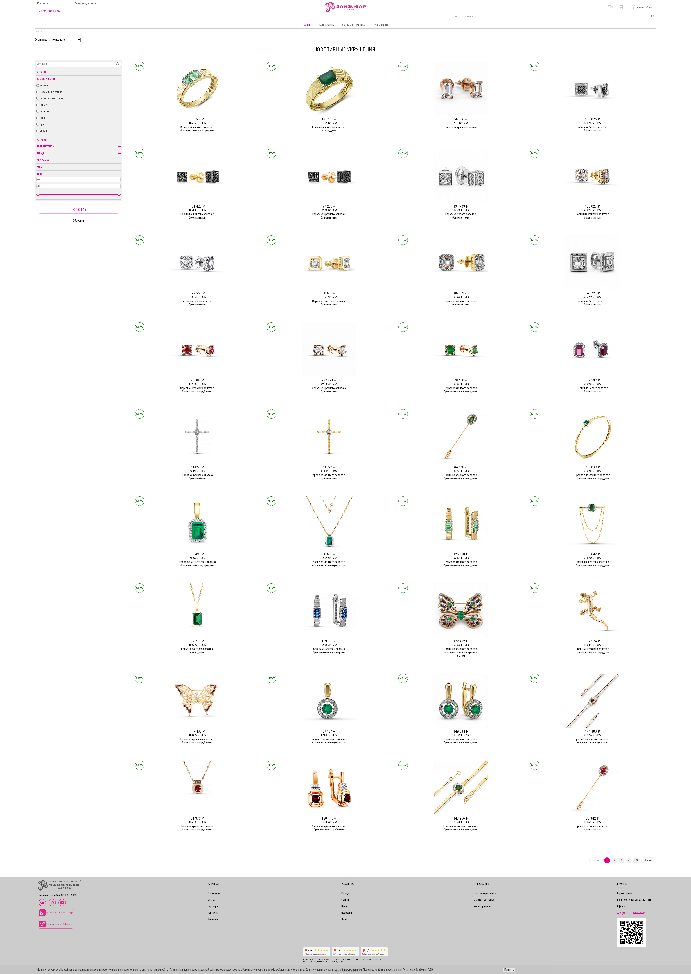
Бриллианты (326, 25)
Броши (43, 130)
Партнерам (213, 906)
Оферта (621, 906)
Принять (509, 969)
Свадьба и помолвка (353, 25)
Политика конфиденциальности (634, 899)
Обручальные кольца (51, 91)
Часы (344, 919)
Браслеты (45, 124)
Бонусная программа (485, 893)
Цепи (42, 117)
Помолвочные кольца (51, 98)
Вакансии (213, 919)
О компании (214, 893)
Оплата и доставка (85, 3)
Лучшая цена (380, 25)
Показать (78, 209)
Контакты (43, 3)
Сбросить (78, 220)
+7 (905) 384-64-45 (48, 11)
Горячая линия (625, 893)
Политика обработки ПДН (417, 969)
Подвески (44, 111)
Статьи (211, 899)
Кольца (44, 85)
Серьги (43, 104)
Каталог (307, 25)
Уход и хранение (482, 906)
